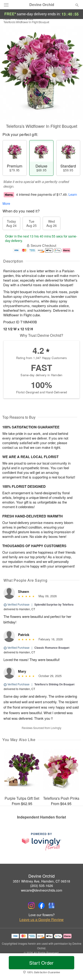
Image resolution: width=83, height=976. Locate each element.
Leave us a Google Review (41, 919)
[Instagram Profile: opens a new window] (31, 905)
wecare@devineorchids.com (41, 890)
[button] (73, 965)
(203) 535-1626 (41, 885)
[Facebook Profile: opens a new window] (41, 905)
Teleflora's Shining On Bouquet (54, 684)
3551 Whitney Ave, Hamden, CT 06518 (41, 881)
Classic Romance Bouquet (51, 647)
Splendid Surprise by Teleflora (54, 604)
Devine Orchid (41, 4)
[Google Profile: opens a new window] (51, 905)
